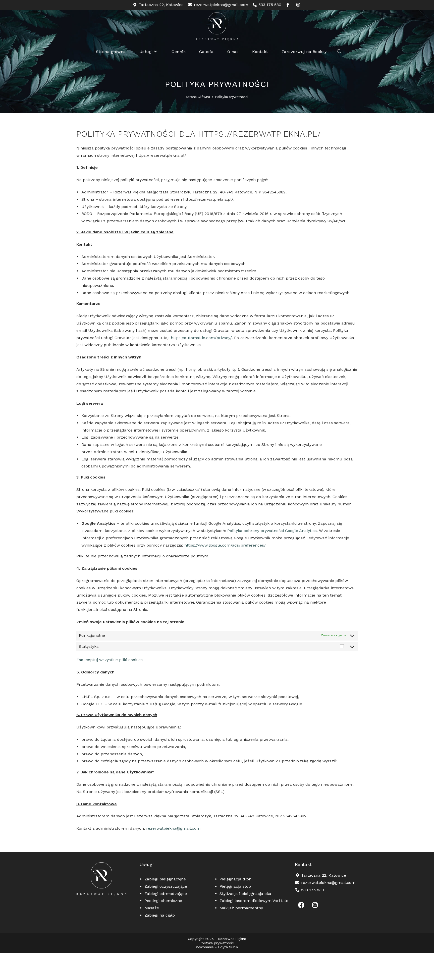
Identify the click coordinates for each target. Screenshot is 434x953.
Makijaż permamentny (241, 908)
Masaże (151, 908)
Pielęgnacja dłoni (236, 879)
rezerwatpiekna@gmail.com (173, 828)
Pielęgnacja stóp (235, 886)
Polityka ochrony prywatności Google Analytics (272, 530)
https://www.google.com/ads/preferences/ (225, 545)
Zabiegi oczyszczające (165, 886)
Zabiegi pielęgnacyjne (165, 879)
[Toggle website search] (339, 51)
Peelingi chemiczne (163, 900)
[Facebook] (301, 904)
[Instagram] (315, 904)
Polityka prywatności (231, 97)
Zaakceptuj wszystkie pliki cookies (109, 659)
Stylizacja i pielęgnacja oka (245, 893)
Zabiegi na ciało (159, 915)
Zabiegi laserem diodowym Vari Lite (254, 900)
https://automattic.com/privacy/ (201, 337)
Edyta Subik (228, 947)
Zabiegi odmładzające (165, 893)
